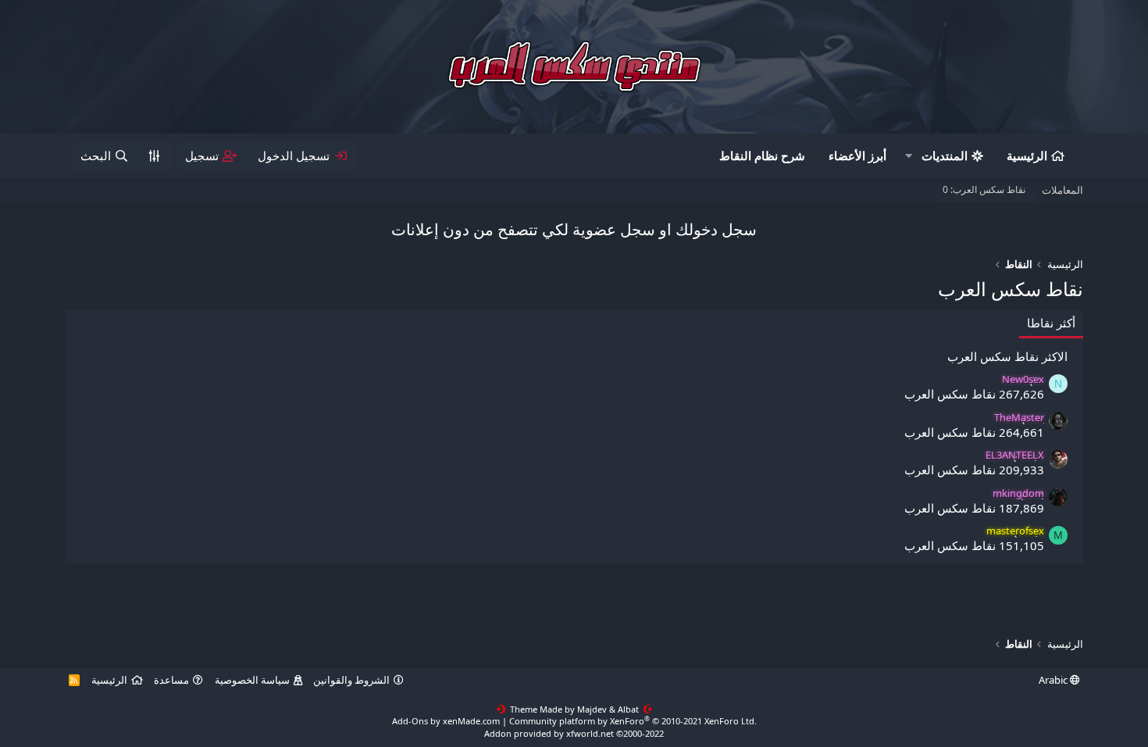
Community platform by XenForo (633, 721)
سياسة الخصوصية (252, 680)
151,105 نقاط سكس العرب (974, 545)
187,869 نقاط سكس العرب (974, 508)
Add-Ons (410, 721)
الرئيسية (1027, 155)
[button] (909, 155)
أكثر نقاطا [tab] (1051, 323)
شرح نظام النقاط (762, 155)
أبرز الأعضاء (857, 155)
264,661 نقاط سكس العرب (974, 432)
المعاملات (1062, 190)
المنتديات (945, 155)
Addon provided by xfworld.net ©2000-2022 (574, 733)
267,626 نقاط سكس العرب (974, 394)
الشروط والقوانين (351, 680)
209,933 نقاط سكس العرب (974, 469)
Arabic (1054, 680)
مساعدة (171, 680)
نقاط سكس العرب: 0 (984, 189)
